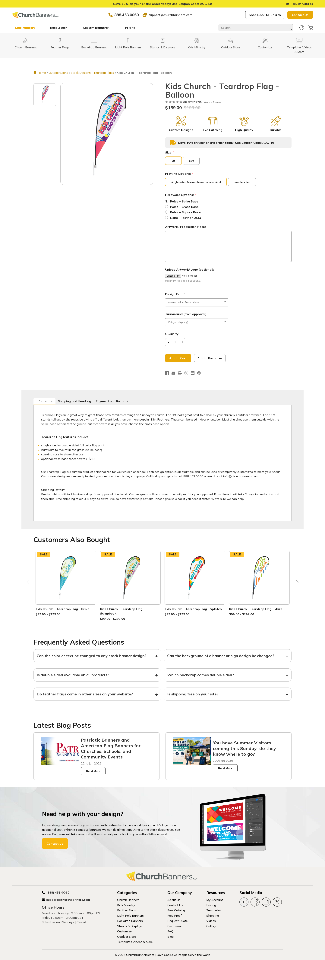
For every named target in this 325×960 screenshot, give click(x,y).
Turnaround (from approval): (186, 314)
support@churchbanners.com (170, 15)
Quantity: (172, 334)
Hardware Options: (180, 195)
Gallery (211, 926)
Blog (170, 936)
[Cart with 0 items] (310, 27)
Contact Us (300, 15)
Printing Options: (179, 173)
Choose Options (66, 582)
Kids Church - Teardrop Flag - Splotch (193, 609)
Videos (211, 921)
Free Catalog (176, 910)
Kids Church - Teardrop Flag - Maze (256, 609)
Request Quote (177, 921)
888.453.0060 (126, 14)
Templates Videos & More (135, 942)
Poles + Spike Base (184, 201)
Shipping (212, 915)
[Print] (180, 373)
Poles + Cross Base (184, 207)
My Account (214, 900)
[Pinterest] (199, 373)
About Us (173, 900)
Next (296, 583)
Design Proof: (175, 294)
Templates (213, 910)
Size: (169, 152)
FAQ (170, 931)
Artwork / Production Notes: (186, 227)
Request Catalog (302, 3)
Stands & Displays (130, 926)
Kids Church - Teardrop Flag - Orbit (62, 609)
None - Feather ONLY (185, 218)
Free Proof (174, 915)
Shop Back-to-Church (265, 15)
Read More (93, 771)
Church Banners (128, 900)
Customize (124, 931)
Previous (28, 583)
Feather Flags (126, 910)
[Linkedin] (192, 373)
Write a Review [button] (212, 102)
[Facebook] (167, 373)
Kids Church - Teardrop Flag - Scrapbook (122, 611)
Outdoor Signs (127, 936)
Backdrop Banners (130, 921)
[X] (186, 373)
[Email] (173, 373)
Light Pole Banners (130, 915)
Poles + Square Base (185, 212)
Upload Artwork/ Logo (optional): (189, 269)
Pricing (130, 27)
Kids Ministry (25, 27)
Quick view (66, 573)
